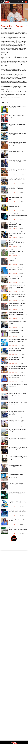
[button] (2, 2)
